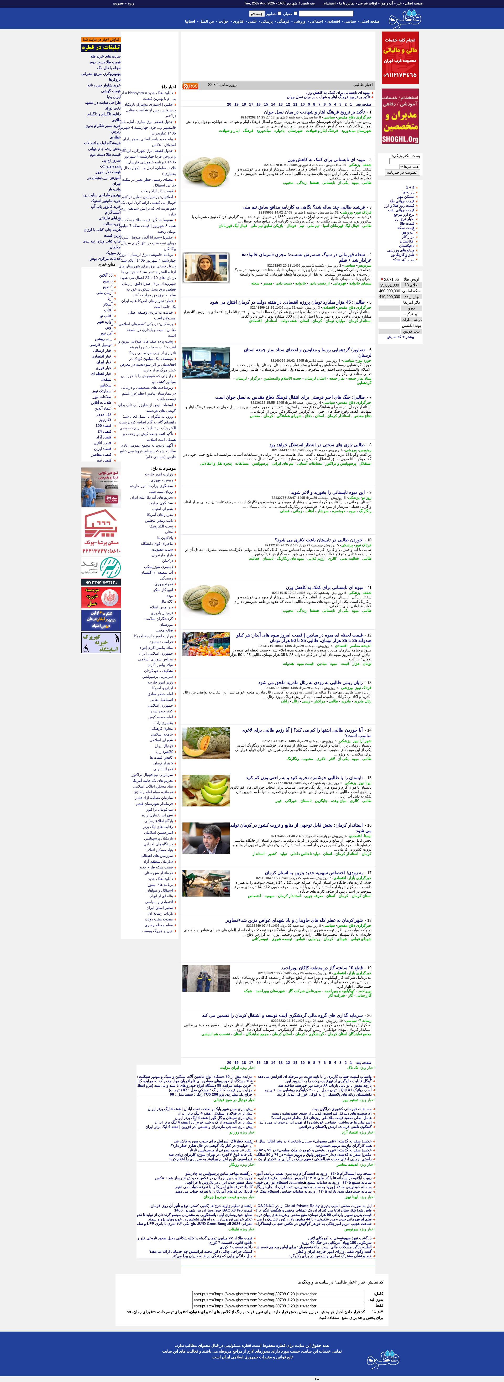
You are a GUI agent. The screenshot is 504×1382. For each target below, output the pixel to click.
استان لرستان (315, 378)
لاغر (332, 759)
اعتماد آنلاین (103, 408)
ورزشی (300, 21)
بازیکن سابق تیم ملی (267, 226)
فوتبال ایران (164, 746)
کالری (332, 558)
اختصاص (254, 896)
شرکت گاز (336, 995)
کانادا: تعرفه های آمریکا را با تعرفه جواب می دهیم (214, 1187)
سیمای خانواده (360, 283)
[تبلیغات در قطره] (101, 50)
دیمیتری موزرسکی (158, 567)
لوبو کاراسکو (163, 590)
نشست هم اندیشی (215, 1034)
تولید (283, 854)
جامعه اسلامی (162, 734)
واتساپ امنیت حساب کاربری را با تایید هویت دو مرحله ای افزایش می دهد (315, 1076)
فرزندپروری (164, 584)
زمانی (297, 511)
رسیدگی (166, 578)
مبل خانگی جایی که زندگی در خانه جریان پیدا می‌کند (212, 1256)
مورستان (166, 624)
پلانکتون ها (165, 538)
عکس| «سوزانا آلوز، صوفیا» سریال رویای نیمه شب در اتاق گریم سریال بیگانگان (147, 243)
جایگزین (321, 801)
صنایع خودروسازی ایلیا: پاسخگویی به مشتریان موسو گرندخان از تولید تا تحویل (193, 1215)
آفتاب (310, 511)
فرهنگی (283, 21)
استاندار (271, 321)
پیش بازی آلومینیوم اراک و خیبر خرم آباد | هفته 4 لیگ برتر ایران (204, 1122)
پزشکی (267, 21)
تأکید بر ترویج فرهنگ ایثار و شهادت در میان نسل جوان (328, 97)
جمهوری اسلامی (160, 705)
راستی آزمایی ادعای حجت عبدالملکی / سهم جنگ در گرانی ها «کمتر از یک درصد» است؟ (303, 1159)
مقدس (255, 416)
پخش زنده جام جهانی (104, 149)
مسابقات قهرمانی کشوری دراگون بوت (342, 1109)
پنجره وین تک (110, 166)
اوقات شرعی (367, 3)
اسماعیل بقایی (161, 699)
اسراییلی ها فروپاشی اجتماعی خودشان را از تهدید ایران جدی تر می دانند (316, 1122)
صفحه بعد (363, 104)
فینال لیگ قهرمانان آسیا (341, 226)
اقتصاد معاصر (102, 454)
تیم (302, 226)
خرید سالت (112, 224)
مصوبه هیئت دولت (159, 919)
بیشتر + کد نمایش (400, 337)
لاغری (321, 759)
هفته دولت (289, 321)
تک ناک (352, 1067)
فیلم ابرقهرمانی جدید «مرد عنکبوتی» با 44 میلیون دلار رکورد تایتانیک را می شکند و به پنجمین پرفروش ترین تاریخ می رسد (278, 1219)
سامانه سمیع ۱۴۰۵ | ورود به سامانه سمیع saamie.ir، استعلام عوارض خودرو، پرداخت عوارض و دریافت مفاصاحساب (282, 1182)
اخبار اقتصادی (102, 356)
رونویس (365, 450)
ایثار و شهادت (229, 130)
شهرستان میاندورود (356, 130)
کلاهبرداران (164, 751)
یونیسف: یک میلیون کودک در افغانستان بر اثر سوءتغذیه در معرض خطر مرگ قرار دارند (148, 364)
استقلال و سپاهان (159, 890)
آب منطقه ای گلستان (156, 572)
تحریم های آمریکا (160, 515)
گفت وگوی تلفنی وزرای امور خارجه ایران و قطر (334, 1251)
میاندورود (264, 130)
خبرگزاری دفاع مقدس (354, 117)
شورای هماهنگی (289, 416)
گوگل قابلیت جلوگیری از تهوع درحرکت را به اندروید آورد (328, 1081)
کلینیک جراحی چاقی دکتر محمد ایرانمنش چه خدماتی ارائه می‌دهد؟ (201, 1251)
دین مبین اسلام (161, 607)
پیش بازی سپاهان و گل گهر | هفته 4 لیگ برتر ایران (214, 1118)
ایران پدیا (114, 97)
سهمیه (270, 896)
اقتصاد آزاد (350, 1132)
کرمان (317, 321)
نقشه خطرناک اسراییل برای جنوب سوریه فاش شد (213, 1141)
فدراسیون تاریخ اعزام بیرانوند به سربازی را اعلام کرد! (211, 1159)
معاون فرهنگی (161, 728)
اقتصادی (333, 21)
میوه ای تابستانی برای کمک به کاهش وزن (338, 92)
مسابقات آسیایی (309, 463)
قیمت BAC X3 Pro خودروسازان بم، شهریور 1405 (213, 1210)
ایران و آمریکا (162, 688)
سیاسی (350, 21)
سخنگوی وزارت (161, 503)
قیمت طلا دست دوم (105, 62)
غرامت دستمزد (161, 642)
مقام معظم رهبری (159, 925)
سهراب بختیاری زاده (157, 815)
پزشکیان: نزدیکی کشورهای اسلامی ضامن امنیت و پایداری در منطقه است (147, 330)
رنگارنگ (365, 511)
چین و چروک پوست (157, 931)
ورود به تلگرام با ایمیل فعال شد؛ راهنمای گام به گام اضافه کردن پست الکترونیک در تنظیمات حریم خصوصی (147, 422)
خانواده (300, 283)
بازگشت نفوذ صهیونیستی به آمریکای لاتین (340, 1238)
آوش (109, 327)
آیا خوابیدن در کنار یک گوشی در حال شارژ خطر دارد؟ (212, 1145)
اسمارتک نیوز (102, 391)
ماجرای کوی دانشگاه (157, 543)
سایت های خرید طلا (106, 56)
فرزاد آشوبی (163, 769)
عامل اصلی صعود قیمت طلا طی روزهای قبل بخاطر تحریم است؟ (321, 1118)
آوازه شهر (105, 321)
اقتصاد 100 (104, 425)
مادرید (346, 701)
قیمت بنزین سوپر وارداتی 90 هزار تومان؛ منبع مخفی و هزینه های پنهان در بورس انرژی (305, 1215)
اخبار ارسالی (103, 350)
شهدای (342, 939)
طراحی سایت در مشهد (103, 102)
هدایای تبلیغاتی (109, 218)
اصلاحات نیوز (103, 397)
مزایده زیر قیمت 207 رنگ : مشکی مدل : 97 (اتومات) (211, 1090)
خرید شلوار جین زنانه (104, 85)
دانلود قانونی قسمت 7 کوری (231, 1242)
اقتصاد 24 (105, 431)
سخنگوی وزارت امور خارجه (151, 486)
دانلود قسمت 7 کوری (236, 1247)
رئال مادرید (362, 701)
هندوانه (288, 663)
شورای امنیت (162, 509)
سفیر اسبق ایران (159, 907)
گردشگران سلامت (158, 619)
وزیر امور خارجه (160, 682)
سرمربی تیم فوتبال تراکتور (152, 775)
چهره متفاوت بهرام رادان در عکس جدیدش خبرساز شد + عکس (204, 1178)
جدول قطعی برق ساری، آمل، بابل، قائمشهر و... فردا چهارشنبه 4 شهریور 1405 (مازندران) (147, 127)
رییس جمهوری (162, 480)
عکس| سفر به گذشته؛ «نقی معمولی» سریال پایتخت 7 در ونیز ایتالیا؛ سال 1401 (310, 1141)
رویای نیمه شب (161, 491)
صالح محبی (164, 630)
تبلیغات (233, 1229)
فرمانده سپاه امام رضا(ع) (153, 792)
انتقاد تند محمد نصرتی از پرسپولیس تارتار (221, 1150)
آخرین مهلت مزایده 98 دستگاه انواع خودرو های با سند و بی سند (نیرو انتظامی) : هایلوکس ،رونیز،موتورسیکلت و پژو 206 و (158, 1085)
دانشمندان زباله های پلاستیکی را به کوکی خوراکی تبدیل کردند (324, 1094)
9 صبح (108, 287)
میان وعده (338, 801)
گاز (350, 995)
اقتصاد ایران (103, 449)
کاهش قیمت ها (161, 757)
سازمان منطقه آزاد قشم (154, 798)
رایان (285, 701)
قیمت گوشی (111, 91)
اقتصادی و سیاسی (159, 902)
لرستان (241, 378)
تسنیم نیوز (350, 1100)
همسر (267, 283)
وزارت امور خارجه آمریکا (153, 636)
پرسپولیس (260, 463)
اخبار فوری (104, 368)
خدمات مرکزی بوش (105, 258)
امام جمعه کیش (160, 717)
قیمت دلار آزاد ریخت (157, 191)
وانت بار (114, 189)
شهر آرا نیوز (362, 741)
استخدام (330, 3)
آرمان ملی (104, 293)
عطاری (115, 137)
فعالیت (254, 558)
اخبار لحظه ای (102, 373)
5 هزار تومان (163, 763)
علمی (252, 21)
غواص (300, 939)
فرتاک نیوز (363, 212)
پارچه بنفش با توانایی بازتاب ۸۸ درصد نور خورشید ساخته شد (325, 1085)
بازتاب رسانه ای (160, 913)
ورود (131, 3)
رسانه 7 (365, 1020)
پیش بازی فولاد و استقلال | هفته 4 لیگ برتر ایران (215, 1113)
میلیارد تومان (335, 321)
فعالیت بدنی (349, 558)
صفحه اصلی (414, 3)
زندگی (302, 182)
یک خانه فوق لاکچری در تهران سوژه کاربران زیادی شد (211, 1154)
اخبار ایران (104, 362)
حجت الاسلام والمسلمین (282, 378)
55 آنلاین (106, 275)
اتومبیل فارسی (101, 345)
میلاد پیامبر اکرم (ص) (156, 647)
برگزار (255, 378)
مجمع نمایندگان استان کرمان (349, 1034)
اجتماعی (316, 21)
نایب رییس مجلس (159, 520)
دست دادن (284, 283)
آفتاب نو (106, 316)
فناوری (238, 21)
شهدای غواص (361, 939)
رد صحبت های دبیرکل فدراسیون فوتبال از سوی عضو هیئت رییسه (322, 1113)
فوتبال (291, 226)
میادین (322, 663)
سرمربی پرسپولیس (157, 676)
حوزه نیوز (364, 360)
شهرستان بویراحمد (270, 991)
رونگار (234, 1164)
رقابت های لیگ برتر (158, 827)
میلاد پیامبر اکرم (160, 665)
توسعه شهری (281, 939)
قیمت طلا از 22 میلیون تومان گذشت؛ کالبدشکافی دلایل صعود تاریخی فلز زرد (193, 1238)
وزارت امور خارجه (158, 474)
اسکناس (106, 385)
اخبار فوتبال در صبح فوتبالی (234, 1100)
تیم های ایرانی (282, 463)
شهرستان (295, 130)
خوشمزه (338, 511)
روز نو (366, 497)
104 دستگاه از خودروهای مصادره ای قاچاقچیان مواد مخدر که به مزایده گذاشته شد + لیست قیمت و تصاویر (170, 1081)
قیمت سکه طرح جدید (156, 867)
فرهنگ (248, 130)
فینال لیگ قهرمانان (233, 226)
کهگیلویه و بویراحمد (339, 991)
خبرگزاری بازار (359, 878)
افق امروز (105, 414)
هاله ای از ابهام (161, 896)
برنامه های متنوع (160, 884)
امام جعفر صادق (160, 694)
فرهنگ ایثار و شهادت (322, 130)
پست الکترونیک (161, 526)
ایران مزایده (229, 1067)
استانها (190, 21)
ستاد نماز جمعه (359, 378)
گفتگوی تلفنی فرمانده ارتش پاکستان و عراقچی (335, 1127)
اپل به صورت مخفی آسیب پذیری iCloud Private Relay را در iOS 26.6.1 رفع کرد (307, 1206)
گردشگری (316, 1034)
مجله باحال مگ (109, 68)
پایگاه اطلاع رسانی (158, 821)
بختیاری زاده (163, 723)
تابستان (268, 558)
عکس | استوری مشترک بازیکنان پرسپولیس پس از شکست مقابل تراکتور (149, 110)
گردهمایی (364, 383)
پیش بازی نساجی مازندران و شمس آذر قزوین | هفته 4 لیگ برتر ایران (199, 1127)
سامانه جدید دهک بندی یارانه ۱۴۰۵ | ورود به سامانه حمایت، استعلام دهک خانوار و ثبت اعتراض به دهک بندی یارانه (285, 1191)
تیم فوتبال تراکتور (159, 809)
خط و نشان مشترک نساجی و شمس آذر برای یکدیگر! (330, 1256)
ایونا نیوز (365, 783)
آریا (110, 298)
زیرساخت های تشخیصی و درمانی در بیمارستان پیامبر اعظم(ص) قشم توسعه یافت (148, 393)
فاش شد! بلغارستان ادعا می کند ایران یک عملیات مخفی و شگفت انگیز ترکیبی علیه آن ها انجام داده (295, 1210)
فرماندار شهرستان (158, 873)
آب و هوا (387, 3)
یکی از (343, 182)
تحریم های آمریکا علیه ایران (151, 497)
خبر (399, 3)
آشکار (108, 304)
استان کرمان (361, 896)
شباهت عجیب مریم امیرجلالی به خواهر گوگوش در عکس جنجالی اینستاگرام (313, 1223)
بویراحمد (364, 991)
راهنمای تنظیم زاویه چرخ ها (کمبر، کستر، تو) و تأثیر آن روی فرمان (202, 1206)
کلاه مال (166, 601)
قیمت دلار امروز (108, 172)
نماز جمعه (337, 378)
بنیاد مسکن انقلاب (159, 850)
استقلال (365, 463)
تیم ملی (313, 226)
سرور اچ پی (111, 160)
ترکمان (167, 561)
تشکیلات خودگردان (158, 671)
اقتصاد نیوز (104, 460)
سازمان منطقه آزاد (158, 861)
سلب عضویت (162, 549)
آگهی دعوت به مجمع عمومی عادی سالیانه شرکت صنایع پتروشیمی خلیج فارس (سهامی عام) (148, 451)
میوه (355, 182)
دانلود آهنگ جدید (160, 879)
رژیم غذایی (315, 558)
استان (304, 321)
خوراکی (291, 801)
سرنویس (364, 265)
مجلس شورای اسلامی (155, 659)
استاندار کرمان (360, 321)
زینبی (306, 701)
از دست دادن (319, 283)
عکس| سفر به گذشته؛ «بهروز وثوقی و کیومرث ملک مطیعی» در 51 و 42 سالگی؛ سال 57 (302, 1150)
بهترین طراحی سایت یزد (102, 195)
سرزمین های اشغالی (157, 855)
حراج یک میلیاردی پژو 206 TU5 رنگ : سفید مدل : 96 (211, 1094)
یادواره (279, 130)
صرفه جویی (313, 896)
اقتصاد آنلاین (103, 443)
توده (170, 595)
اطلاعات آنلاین (102, 402)
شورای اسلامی (161, 740)
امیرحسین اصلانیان (158, 832)
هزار (356, 663)
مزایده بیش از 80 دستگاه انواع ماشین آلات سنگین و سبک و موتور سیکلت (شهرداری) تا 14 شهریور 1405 (172, 1076)
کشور (272, 854)
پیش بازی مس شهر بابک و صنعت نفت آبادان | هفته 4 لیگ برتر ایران (200, 1109)
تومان (367, 663)
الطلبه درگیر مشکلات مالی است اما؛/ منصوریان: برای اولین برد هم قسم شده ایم (309, 1247)
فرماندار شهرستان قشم (154, 803)
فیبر (279, 801)
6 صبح (108, 281)
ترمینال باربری (162, 613)
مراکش (320, 701)
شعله (255, 283)
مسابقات (242, 463)
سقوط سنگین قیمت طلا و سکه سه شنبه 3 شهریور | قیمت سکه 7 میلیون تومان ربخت (147, 226)
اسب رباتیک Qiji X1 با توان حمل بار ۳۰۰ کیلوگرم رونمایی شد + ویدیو (318, 1090)
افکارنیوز (106, 420)
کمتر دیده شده (162, 711)
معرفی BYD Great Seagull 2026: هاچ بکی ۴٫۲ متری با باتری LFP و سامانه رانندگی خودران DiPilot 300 (170, 1223)
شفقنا (367, 165)
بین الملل (207, 21)
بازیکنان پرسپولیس (158, 838)
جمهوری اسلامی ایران (156, 653)
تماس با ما (347, 3)
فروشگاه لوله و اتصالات (102, 143)
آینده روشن (104, 339)
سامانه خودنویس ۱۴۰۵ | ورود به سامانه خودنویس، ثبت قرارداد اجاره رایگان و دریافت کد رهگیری (297, 1187)
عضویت (118, 3)
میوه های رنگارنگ (290, 558)
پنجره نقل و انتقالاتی (216, 463)
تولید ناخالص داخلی (305, 854)
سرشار (323, 511)
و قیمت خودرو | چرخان (221, 1197)
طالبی (366, 182)
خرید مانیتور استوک (106, 201)
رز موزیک (113, 253)
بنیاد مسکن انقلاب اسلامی (153, 786)
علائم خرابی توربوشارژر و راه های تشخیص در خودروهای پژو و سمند (200, 1219)
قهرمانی (339, 283)
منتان (169, 532)
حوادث (223, 21)
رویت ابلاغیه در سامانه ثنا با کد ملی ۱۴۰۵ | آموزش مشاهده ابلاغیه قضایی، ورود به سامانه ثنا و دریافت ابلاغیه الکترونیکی (279, 1178)
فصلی (285, 511)
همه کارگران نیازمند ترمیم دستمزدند (344, 1145)
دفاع (308, 416)
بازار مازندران (162, 555)
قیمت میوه (305, 663)
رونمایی (314, 939)
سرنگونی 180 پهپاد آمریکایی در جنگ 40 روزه (337, 1242)
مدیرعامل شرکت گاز (304, 991)
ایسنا (367, 836)
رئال (295, 701)
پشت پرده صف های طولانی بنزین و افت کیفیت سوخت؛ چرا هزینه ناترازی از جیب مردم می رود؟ (147, 347)
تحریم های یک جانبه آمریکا (153, 780)
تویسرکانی (260, 939)
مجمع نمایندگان (257, 1034)
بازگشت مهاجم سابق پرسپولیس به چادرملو (219, 1173)
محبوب (288, 182)
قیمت (344, 663)
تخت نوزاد (113, 108)
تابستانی (328, 182)
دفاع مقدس (362, 416)
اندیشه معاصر (360, 646)
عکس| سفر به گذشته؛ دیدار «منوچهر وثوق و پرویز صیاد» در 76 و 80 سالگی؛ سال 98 (306, 1154)
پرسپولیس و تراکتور (341, 463)
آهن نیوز (106, 333)
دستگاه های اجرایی (158, 844)
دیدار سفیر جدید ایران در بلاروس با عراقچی (219, 1182)
